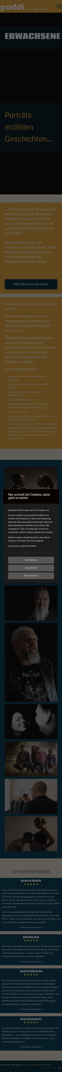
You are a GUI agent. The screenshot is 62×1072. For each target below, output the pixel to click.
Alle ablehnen (31, 568)
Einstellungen (31, 560)
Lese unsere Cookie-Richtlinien (22, 546)
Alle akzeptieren (31, 575)
